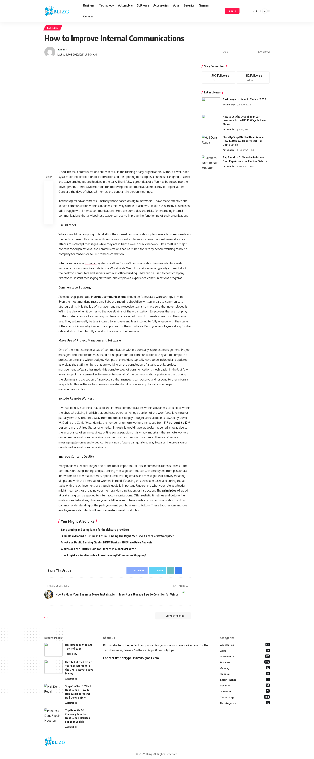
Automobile (228, 129)
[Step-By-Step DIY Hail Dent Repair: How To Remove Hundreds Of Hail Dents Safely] (211, 142)
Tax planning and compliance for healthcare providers (95, 529)
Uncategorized (244, 703)
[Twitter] (253, 77)
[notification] (244, 11)
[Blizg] (60, 10)
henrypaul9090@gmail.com (139, 658)
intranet (91, 263)
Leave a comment (175, 615)
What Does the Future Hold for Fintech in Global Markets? (98, 549)
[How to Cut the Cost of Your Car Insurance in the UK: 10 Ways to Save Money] (211, 121)
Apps (244, 650)
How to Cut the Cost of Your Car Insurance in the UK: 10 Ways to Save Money (244, 120)
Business (52, 27)
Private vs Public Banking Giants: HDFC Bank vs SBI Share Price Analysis (106, 542)
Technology (229, 104)
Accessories (244, 644)
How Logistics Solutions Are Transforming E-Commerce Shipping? (103, 555)
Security (244, 685)
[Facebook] (218, 77)
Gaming (244, 668)
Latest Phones (244, 679)
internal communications (108, 296)
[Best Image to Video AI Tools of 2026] (211, 104)
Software (244, 691)
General (244, 673)
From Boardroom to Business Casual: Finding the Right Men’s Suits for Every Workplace (117, 536)
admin (61, 49)
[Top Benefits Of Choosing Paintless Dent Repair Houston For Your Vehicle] (211, 162)
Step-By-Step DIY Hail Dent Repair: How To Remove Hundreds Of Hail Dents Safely (243, 140)
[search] (249, 11)
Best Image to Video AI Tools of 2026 (244, 99)
